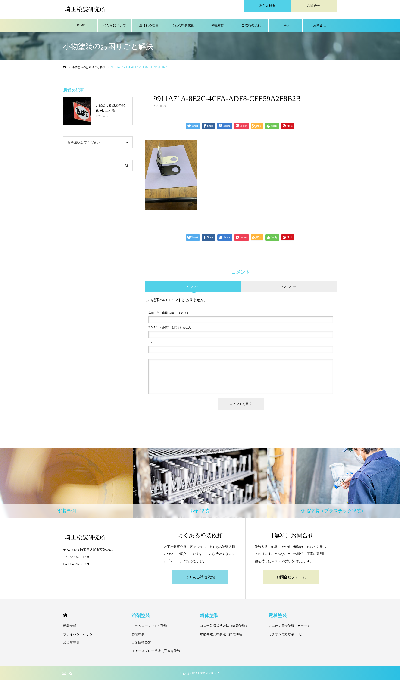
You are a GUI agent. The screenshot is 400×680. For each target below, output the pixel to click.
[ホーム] (64, 67)
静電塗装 (138, 634)
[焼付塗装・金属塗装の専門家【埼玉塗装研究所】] (85, 9)
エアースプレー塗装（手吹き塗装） (158, 651)
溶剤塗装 (141, 615)
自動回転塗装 (141, 642)
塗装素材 (217, 25)
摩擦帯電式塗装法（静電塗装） (222, 634)
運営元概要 (267, 5)
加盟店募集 (71, 642)
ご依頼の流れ (251, 25)
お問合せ (313, 5)
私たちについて (114, 25)
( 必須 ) (168, 312)
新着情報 (69, 626)
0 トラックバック (289, 286)
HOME (80, 25)
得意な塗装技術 (183, 25)
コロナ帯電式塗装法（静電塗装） (224, 626)
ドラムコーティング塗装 (149, 626)
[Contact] (64, 673)
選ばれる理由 (149, 25)
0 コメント (193, 286)
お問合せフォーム (291, 577)
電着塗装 (278, 615)
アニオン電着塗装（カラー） (290, 626)
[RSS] (70, 673)
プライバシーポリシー (79, 634)
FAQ (285, 25)
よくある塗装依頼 (200, 577)
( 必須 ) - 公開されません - (170, 327)
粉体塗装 (209, 615)
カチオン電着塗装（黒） (286, 634)
